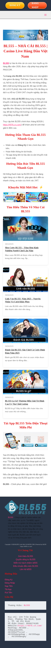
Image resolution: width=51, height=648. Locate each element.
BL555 (10, 517)
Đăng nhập (35, 5)
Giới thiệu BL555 (25, 556)
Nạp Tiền (9, 586)
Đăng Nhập (10, 583)
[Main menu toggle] (45, 15)
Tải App (8, 589)
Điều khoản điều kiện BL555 (25, 566)
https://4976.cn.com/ (12, 125)
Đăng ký (15, 5)
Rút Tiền (8, 593)
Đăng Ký (9, 580)
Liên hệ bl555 (25, 569)
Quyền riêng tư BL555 (25, 559)
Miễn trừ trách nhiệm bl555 (25, 563)
